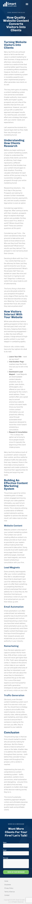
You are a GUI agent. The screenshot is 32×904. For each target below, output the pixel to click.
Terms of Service (9, 892)
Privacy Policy (8, 888)
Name (4, 842)
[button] (27, 4)
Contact (6, 895)
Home (6, 881)
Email (4, 850)
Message (5, 858)
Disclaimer (7, 885)
